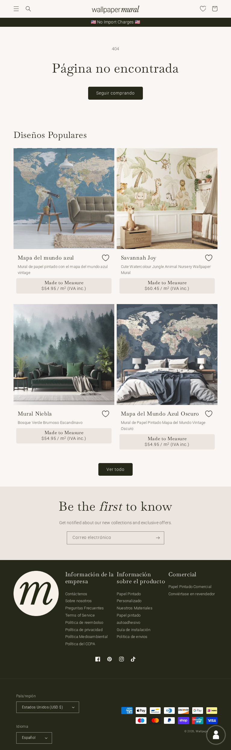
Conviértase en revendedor (191, 594)
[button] (16, 9)
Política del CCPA (80, 644)
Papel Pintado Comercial (190, 586)
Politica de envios (132, 636)
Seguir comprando (115, 93)
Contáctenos (76, 594)
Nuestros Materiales (134, 608)
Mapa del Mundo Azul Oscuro (160, 413)
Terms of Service (80, 615)
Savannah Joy (139, 257)
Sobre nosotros (78, 601)
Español (29, 738)
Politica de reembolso (84, 622)
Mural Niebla (35, 413)
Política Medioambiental (86, 636)
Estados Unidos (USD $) (42, 707)
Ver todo (115, 469)
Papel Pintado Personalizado (129, 597)
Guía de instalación (133, 629)
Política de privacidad (84, 629)
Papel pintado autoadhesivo (129, 619)
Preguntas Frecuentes (84, 608)
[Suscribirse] (158, 537)
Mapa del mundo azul (46, 257)
